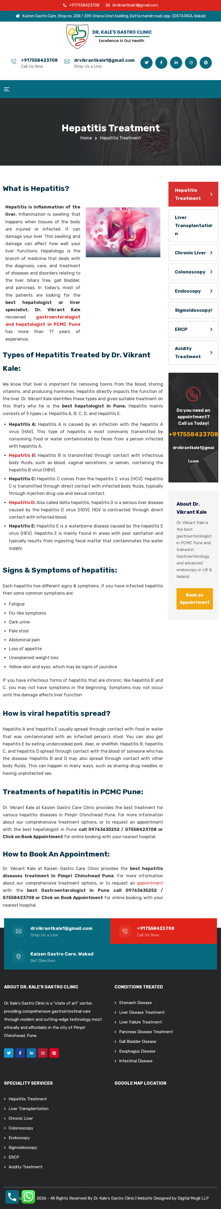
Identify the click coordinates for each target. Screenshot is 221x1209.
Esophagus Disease (137, 1051)
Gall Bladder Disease (137, 1041)
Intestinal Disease (136, 1061)
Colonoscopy (190, 272)
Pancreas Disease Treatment (146, 1031)
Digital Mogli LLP (193, 1198)
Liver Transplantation (193, 225)
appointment (150, 883)
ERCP (181, 329)
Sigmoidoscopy (192, 310)
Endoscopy (188, 291)
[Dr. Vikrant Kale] (110, 36)
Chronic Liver (190, 252)
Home (86, 138)
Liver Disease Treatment (142, 1012)
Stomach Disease (135, 1002)
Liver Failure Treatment (140, 1022)
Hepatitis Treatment (188, 194)
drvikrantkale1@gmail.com (104, 60)
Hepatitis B (22, 455)
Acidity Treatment (188, 352)
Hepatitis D (21, 502)
